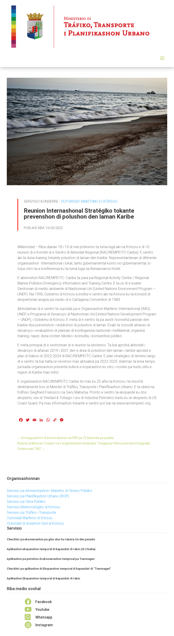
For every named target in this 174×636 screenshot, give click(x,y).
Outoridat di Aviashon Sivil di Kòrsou (35, 523)
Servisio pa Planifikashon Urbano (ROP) (38, 496)
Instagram (44, 625)
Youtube (42, 609)
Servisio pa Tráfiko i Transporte (31, 512)
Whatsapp (43, 617)
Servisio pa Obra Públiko (26, 501)
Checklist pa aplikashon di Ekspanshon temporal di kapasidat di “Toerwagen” (59, 568)
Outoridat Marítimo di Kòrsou (89, 201)
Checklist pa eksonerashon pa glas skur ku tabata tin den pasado (51, 539)
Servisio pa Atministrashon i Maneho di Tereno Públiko (49, 491)
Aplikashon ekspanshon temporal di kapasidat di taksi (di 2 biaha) (51, 549)
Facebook (43, 602)
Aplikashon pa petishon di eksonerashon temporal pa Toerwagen (50, 559)
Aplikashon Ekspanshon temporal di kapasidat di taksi (43, 578)
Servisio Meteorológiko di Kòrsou (33, 507)
